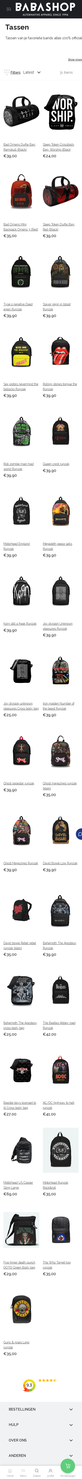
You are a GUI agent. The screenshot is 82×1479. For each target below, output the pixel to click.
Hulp (14, 1425)
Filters (15, 72)
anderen (17, 1456)
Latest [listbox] (28, 72)
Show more (75, 59)
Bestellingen (22, 1409)
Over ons (18, 1440)
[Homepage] (43, 9)
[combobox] (36, 72)
